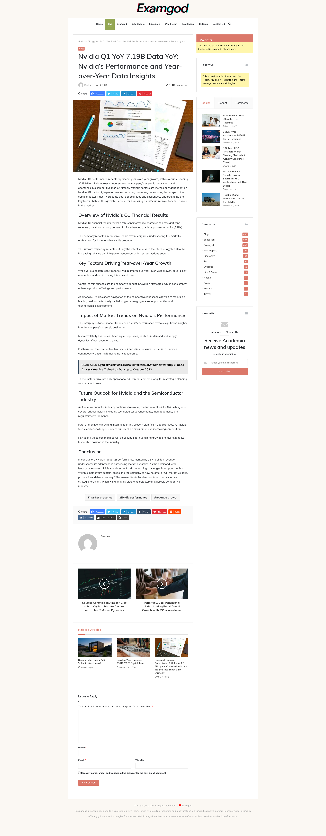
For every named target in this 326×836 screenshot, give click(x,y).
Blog (109, 24)
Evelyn (87, 85)
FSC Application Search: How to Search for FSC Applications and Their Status (235, 178)
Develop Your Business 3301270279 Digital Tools (130, 661)
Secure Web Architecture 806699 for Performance (234, 135)
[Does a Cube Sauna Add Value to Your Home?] (95, 647)
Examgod (122, 24)
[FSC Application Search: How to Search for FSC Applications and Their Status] (211, 176)
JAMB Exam (171, 24)
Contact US (219, 24)
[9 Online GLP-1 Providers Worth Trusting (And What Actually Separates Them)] (211, 152)
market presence (101, 497)
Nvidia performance (134, 497)
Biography (209, 256)
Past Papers (188, 24)
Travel (207, 294)
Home (99, 24)
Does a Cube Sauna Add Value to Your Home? (91, 661)
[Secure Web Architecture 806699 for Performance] (211, 136)
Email (82, 760)
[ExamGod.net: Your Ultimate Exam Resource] (211, 120)
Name (82, 747)
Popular (205, 102)
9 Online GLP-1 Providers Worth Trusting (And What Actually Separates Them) (234, 155)
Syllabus (203, 24)
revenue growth (166, 497)
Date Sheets (138, 24)
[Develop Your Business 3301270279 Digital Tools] (133, 647)
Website (139, 760)
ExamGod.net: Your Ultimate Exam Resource (233, 119)
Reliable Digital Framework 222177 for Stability (233, 198)
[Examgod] (163, 9)
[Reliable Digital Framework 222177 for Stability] (211, 199)
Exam (207, 283)
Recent (223, 102)
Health (207, 277)
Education (154, 24)
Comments (242, 102)
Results (208, 288)
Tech (206, 261)
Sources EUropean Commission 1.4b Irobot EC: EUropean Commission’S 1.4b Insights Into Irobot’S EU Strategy (171, 666)
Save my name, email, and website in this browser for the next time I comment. (124, 773)
